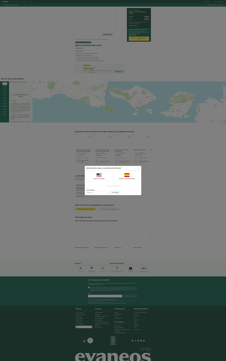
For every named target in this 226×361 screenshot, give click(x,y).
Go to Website (115, 192)
